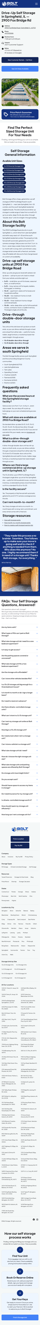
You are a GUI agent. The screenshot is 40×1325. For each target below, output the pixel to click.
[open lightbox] (20, 92)
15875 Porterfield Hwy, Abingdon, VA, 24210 (8, 1199)
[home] (10, 4)
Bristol (24, 915)
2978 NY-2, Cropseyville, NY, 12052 (29, 1166)
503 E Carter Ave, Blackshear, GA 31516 (27, 995)
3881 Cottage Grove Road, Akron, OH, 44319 (28, 1199)
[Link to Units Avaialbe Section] (20, 69)
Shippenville (31, 946)
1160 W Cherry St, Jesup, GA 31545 (10, 995)
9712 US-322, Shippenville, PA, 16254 (9, 1039)
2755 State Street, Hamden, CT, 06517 (29, 1122)
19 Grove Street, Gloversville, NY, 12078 (27, 1116)
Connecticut (5, 892)
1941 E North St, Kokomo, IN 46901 (28, 1109)
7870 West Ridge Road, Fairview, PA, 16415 (27, 1134)
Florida (14, 892)
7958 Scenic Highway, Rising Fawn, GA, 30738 (10, 1045)
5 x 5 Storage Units (21, 965)
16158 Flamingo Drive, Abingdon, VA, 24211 (27, 1205)
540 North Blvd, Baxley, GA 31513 (28, 989)
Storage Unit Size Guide (21, 877)
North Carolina (23, 896)
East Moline (31, 919)
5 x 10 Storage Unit (7, 978)
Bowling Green (15, 915)
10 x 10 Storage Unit (21, 973)
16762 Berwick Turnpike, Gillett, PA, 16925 (8, 1122)
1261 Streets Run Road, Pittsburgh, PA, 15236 (27, 1045)
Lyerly (18, 932)
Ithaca (20, 928)
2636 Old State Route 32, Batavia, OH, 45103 (9, 1186)
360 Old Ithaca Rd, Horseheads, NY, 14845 (8, 1109)
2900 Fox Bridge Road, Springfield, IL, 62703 (8, 1001)
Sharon (23, 946)
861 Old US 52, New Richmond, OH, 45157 (27, 1076)
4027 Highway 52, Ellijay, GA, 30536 (10, 1147)
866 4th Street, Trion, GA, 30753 (9, 1014)
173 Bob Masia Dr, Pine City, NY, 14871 (9, 1033)
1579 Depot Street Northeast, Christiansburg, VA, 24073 (28, 1179)
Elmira (9, 924)
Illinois (27, 892)
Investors (10, 856)
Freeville (28, 924)
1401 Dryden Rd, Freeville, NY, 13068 (9, 1128)
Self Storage (32, 867)
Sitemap (14, 881)
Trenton (22, 950)
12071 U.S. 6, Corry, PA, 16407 (29, 1171)
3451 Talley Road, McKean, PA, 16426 (9, 1091)
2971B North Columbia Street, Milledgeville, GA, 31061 (9, 1083)
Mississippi (5, 896)
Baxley (32, 910)
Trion (28, 950)
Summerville (14, 950)
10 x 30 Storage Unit (7, 973)
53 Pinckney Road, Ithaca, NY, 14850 (28, 1103)
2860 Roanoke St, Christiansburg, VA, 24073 (9, 1178)
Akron (11, 910)
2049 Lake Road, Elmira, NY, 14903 (29, 1141)
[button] (36, 4)
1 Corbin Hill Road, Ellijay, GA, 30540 (10, 1159)
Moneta (20, 937)
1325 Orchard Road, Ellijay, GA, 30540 (28, 1153)
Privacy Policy (29, 856)
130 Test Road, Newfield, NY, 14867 (29, 1064)
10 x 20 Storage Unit (20, 969)
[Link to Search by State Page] (20, 1317)
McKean (25, 932)
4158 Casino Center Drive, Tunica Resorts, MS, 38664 (28, 1039)
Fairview (20, 924)
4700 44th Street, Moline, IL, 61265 (10, 1076)
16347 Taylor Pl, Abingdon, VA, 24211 (28, 1193)
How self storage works (12, 520)
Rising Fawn (5, 946)
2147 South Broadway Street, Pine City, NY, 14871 (29, 1020)
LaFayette (5, 932)
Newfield (27, 937)
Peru (23, 941)
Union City (5, 954)
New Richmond (6, 941)
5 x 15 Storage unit (7, 969)
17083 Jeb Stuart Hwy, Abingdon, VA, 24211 (8, 1211)
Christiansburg (32, 915)
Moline (14, 937)
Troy (34, 950)
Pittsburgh (30, 941)
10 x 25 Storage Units (8, 965)
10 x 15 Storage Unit (20, 978)
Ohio (30, 896)
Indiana (33, 892)
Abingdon (4, 910)
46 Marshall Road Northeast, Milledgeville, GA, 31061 (29, 1070)
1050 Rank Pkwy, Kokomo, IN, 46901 (29, 1097)
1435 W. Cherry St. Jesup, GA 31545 (10, 989)
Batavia (25, 910)
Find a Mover (5, 881)
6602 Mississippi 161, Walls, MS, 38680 (10, 1007)
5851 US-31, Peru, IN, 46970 (29, 1050)
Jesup (26, 928)
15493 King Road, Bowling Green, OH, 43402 (9, 1193)
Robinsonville (15, 946)
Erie (15, 924)
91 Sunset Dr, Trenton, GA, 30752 (28, 1014)
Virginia (14, 900)
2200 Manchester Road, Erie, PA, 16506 (28, 1128)
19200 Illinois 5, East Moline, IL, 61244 (10, 1166)
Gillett (35, 924)
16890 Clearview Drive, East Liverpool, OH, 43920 (10, 1172)
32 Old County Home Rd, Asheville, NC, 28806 (28, 1001)
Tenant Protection (7, 877)
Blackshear (5, 915)
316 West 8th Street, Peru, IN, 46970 (10, 1057)
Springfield (5, 950)
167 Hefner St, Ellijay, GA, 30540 (28, 1147)
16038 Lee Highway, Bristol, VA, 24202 (29, 1186)
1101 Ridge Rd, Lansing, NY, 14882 (28, 1091)
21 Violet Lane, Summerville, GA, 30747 (10, 1026)
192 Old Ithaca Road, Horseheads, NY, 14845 (8, 1103)
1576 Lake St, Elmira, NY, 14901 (8, 1153)
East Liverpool (21, 919)
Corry (3, 919)
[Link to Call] (20, 60)
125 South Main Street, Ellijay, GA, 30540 (29, 1159)
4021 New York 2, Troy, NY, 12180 (9, 1020)
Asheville (18, 910)
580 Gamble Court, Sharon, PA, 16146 (29, 1033)
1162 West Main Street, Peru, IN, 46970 (10, 1064)
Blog (32, 877)
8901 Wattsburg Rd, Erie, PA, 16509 (10, 1134)
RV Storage (5, 867)
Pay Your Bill (19, 856)
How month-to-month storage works (17, 523)
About (3, 856)
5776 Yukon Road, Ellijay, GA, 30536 (10, 1141)
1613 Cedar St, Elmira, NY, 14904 (28, 1026)
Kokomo (33, 928)
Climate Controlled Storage (19, 867)
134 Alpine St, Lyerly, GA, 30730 (28, 1083)
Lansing (12, 932)
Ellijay (3, 924)
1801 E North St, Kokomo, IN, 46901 (9, 1205)
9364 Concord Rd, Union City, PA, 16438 (28, 1007)
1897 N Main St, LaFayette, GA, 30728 (9, 1097)
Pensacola (16, 941)
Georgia (20, 892)
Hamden (13, 928)
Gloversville (5, 928)
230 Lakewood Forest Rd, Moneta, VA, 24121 (9, 1070)
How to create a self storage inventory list (18, 525)
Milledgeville (5, 937)
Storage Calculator (24, 881)
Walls (11, 954)
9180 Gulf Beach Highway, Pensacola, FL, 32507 (28, 1057)
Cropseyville (11, 919)
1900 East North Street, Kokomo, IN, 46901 (8, 1116)
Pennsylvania (5, 900)
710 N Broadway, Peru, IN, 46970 (9, 1051)
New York (13, 896)
